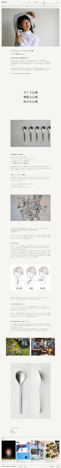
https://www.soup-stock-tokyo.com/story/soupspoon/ (21, 73)
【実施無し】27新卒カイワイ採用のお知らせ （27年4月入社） (48, 4)
